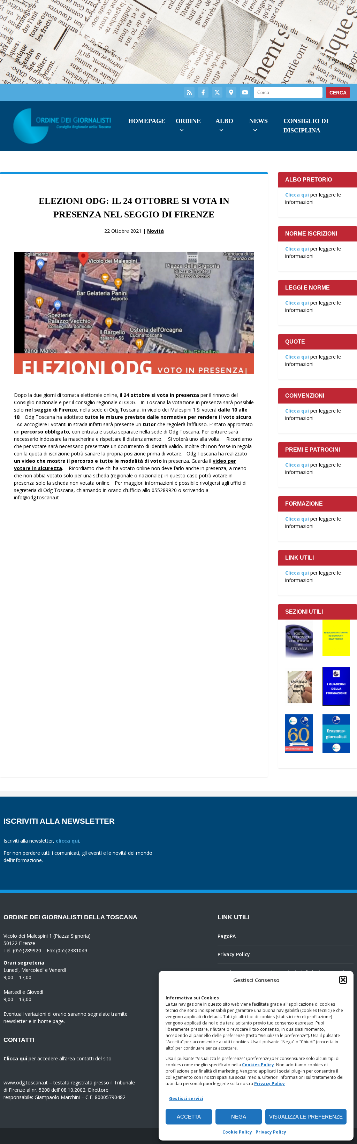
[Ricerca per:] (288, 92)
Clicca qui (297, 194)
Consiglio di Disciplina (305, 125)
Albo (224, 120)
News (258, 120)
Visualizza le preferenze (306, 1117)
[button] (343, 979)
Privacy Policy (269, 1084)
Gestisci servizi (186, 1098)
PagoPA (227, 936)
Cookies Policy (258, 1065)
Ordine (188, 120)
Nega (238, 1117)
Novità (155, 231)
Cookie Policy (237, 1132)
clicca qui (67, 840)
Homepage (146, 120)
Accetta (189, 1117)
